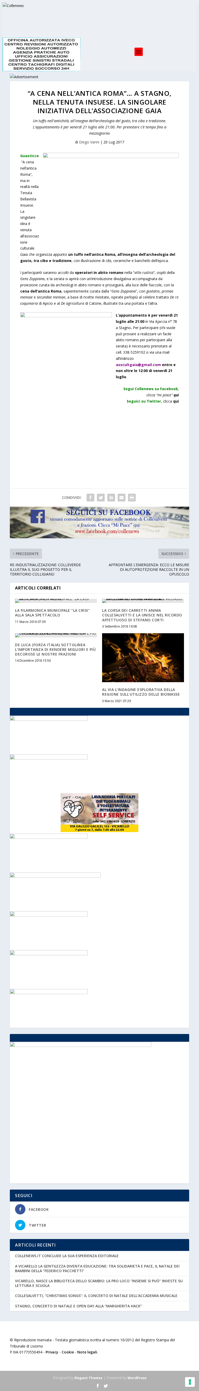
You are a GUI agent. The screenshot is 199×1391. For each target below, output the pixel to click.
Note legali (87, 1352)
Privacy (52, 1352)
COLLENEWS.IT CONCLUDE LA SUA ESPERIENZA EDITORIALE (67, 1255)
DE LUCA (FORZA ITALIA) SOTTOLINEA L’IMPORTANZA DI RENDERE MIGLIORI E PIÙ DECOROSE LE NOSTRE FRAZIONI (55, 649)
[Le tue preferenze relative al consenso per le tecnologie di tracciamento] (190, 1382)
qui (176, 394)
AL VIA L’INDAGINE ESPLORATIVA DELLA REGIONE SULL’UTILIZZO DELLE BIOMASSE (141, 692)
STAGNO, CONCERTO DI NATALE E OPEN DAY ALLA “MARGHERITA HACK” (78, 1305)
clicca (171, 401)
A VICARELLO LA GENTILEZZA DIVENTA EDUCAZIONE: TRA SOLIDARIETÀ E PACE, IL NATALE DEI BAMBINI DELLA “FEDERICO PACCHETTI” (97, 1268)
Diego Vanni (89, 142)
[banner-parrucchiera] (49, 719)
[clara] (49, 837)
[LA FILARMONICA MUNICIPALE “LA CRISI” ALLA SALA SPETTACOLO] (56, 601)
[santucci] (49, 953)
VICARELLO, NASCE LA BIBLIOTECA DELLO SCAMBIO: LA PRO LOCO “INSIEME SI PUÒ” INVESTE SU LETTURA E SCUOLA (99, 1283)
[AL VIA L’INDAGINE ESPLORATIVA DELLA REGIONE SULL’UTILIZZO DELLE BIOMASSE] (143, 657)
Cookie (68, 1352)
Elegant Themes (88, 1377)
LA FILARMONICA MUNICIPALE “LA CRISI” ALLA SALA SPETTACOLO (52, 612)
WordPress (136, 1377)
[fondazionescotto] (49, 758)
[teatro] (49, 915)
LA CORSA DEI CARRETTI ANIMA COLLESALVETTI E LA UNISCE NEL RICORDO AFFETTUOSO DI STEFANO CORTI (142, 615)
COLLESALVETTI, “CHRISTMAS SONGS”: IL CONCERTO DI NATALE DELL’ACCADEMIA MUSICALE (96, 1295)
